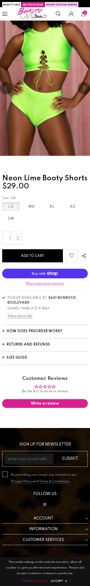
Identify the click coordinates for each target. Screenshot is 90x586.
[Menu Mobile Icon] (4, 14)
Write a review (45, 403)
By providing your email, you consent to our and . (44, 478)
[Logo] (31, 14)
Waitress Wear (33, 5)
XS (72, 207)
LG (11, 207)
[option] (45, 88)
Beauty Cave (11, 5)
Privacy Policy (21, 481)
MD (31, 207)
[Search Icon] (58, 14)
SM (11, 219)
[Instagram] (45, 505)
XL (52, 207)
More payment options (45, 284)
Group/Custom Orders (61, 5)
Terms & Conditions (54, 481)
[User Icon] (71, 14)
